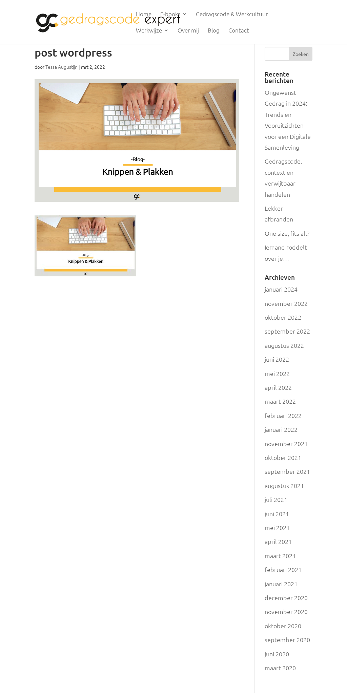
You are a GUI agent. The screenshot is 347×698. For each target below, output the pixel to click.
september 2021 (287, 471)
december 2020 (286, 597)
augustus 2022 (284, 345)
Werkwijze (149, 31)
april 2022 (278, 387)
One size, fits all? (287, 233)
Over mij (188, 31)
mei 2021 (277, 527)
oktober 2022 (283, 317)
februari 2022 (283, 415)
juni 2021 (277, 513)
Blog (214, 31)
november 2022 (286, 303)
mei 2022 (277, 373)
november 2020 (286, 611)
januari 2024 (281, 289)
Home (143, 15)
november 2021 (286, 443)
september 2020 (287, 639)
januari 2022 (281, 429)
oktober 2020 (283, 626)
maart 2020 (280, 668)
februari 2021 (283, 569)
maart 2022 (280, 401)
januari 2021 (281, 584)
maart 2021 (280, 555)
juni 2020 (277, 654)
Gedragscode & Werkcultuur (232, 15)
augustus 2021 (284, 485)
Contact (238, 31)
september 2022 (287, 331)
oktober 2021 (283, 457)
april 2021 (278, 541)
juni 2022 (277, 359)
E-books (170, 15)
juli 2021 (276, 499)
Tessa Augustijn (61, 66)
